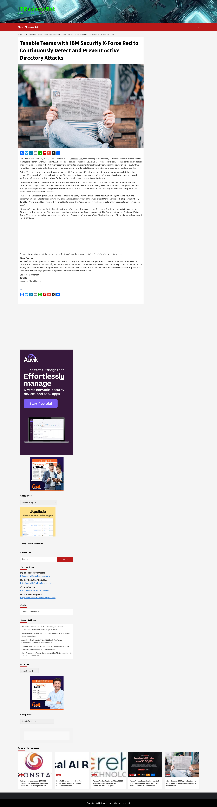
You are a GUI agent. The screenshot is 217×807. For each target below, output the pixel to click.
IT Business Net (36, 8)
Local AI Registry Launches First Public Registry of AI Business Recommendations (45, 634)
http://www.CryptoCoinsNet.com (35, 590)
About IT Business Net (28, 27)
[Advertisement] (139, 11)
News (21, 775)
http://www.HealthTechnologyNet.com (37, 597)
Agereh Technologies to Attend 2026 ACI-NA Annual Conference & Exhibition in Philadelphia (41, 641)
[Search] (197, 27)
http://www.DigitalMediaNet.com (35, 583)
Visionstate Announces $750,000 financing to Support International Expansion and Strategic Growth (42, 628)
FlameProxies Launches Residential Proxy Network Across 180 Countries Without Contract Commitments (45, 647)
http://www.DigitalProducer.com (35, 576)
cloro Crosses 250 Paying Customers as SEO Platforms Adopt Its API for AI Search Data (46, 654)
